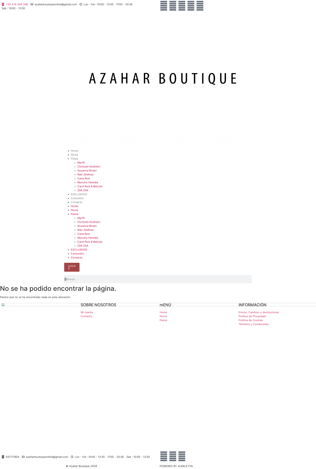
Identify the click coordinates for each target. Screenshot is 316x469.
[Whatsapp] (182, 6)
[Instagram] (173, 6)
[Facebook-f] (164, 6)
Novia (74, 154)
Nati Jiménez (85, 174)
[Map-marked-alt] (191, 6)
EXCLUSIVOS (79, 194)
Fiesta (74, 158)
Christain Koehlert (88, 166)
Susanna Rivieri (87, 170)
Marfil (81, 162)
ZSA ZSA (82, 190)
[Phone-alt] (200, 6)
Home (74, 150)
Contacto (76, 202)
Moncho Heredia (87, 182)
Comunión (77, 198)
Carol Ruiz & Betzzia (89, 186)
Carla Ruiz (83, 178)
